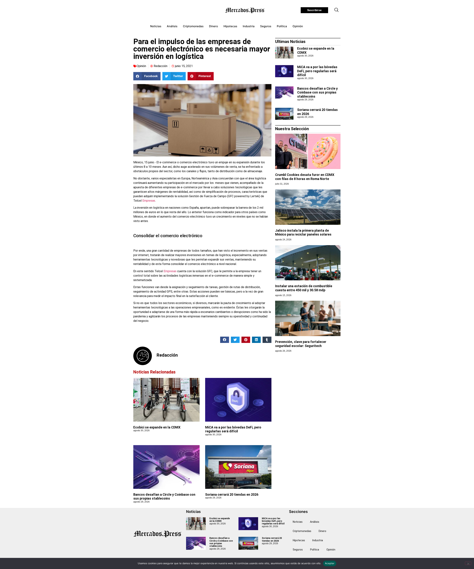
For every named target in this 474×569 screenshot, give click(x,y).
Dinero (213, 26)
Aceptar (329, 563)
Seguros (265, 26)
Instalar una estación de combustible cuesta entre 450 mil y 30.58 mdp (303, 288)
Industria (249, 26)
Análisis (172, 26)
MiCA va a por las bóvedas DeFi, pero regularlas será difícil (233, 429)
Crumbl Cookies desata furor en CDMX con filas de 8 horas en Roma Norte (304, 177)
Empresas (148, 200)
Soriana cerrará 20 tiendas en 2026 (231, 494)
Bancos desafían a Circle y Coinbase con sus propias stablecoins (164, 496)
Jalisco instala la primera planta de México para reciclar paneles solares (303, 232)
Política (282, 26)
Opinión (298, 26)
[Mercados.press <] (245, 10)
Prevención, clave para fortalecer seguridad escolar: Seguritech (300, 344)
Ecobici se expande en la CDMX (156, 427)
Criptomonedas (193, 26)
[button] (336, 10)
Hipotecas (230, 26)
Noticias (155, 26)
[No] (468, 563)
